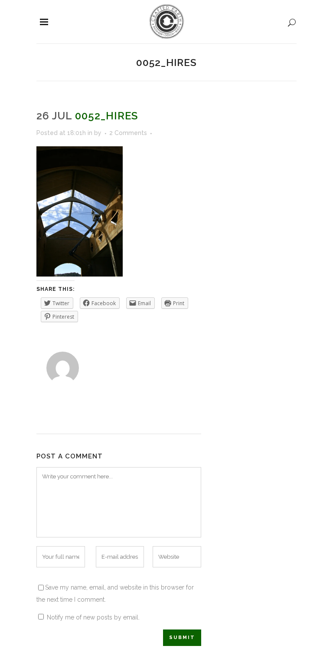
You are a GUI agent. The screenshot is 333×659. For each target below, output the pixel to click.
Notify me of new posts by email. (93, 617)
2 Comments (128, 132)
